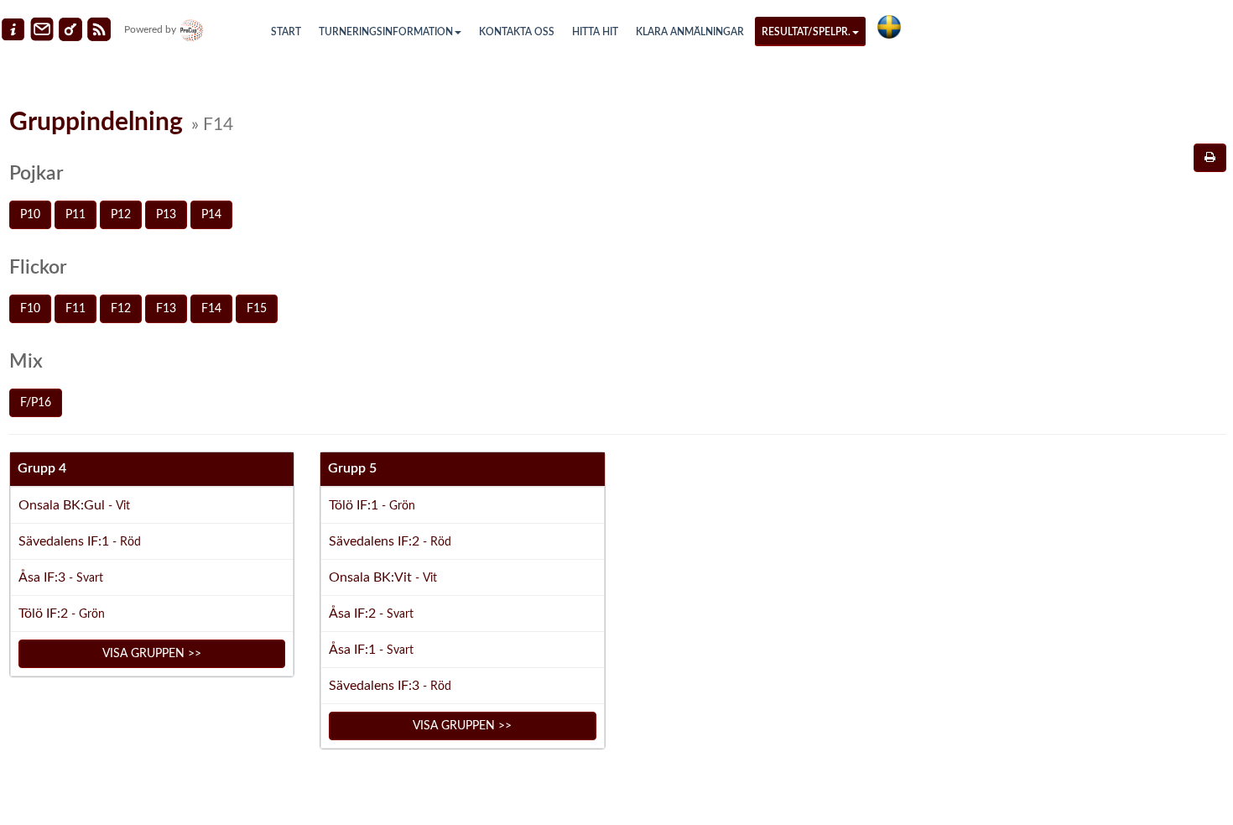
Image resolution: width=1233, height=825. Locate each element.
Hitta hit (595, 32)
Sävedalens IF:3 (390, 685)
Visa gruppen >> (151, 654)
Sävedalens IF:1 (79, 541)
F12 (121, 309)
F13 (166, 309)
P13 (166, 215)
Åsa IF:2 (371, 613)
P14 (211, 215)
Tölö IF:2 (61, 613)
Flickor (37, 267)
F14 (211, 309)
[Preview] (1210, 158)
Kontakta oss (516, 32)
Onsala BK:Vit (383, 577)
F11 (75, 309)
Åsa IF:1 (371, 649)
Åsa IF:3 (60, 577)
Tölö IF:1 (372, 505)
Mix (26, 361)
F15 (257, 309)
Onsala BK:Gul (74, 505)
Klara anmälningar (690, 32)
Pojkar (36, 173)
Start (286, 32)
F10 (30, 309)
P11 (75, 215)
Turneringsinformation (386, 32)
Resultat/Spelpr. (806, 32)
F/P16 (35, 403)
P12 (121, 215)
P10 (30, 215)
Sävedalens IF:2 (390, 541)
